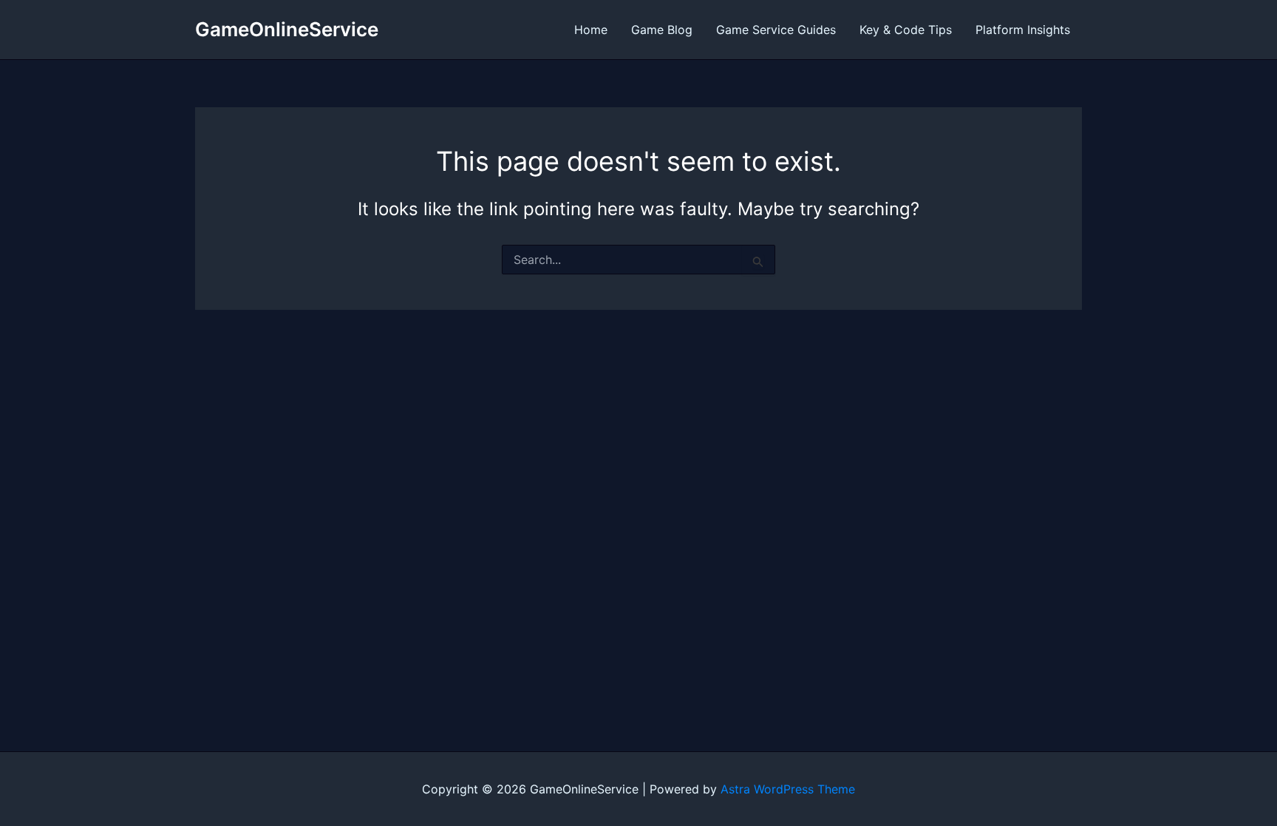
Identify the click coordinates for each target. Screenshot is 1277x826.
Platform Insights (1022, 29)
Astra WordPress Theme (788, 789)
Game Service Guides (776, 29)
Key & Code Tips (905, 29)
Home (590, 29)
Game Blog (661, 29)
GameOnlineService (286, 29)
